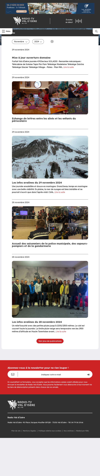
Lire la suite (68, 67)
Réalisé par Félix (82, 431)
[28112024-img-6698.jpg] (58, 231)
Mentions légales (29, 431)
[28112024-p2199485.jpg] (58, 106)
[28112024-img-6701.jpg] (58, 214)
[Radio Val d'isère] (25, 21)
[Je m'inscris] (88, 374)
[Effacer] (51, 41)
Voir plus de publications (50, 341)
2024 (36, 41)
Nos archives (69, 431)
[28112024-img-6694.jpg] (78, 214)
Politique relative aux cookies (49, 431)
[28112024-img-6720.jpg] (31, 222)
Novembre (19, 41)
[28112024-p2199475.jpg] (31, 97)
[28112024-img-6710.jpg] (78, 231)
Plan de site (15, 431)
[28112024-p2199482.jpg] (78, 89)
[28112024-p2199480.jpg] (58, 89)
